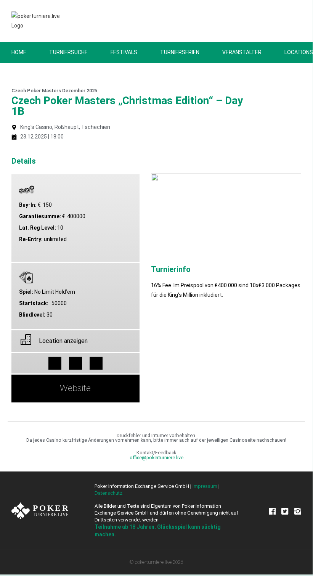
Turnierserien (179, 52)
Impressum (205, 486)
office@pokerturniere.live (156, 457)
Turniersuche (68, 52)
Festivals (124, 52)
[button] (54, 363)
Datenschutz (108, 493)
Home (18, 52)
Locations (298, 52)
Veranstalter (242, 52)
